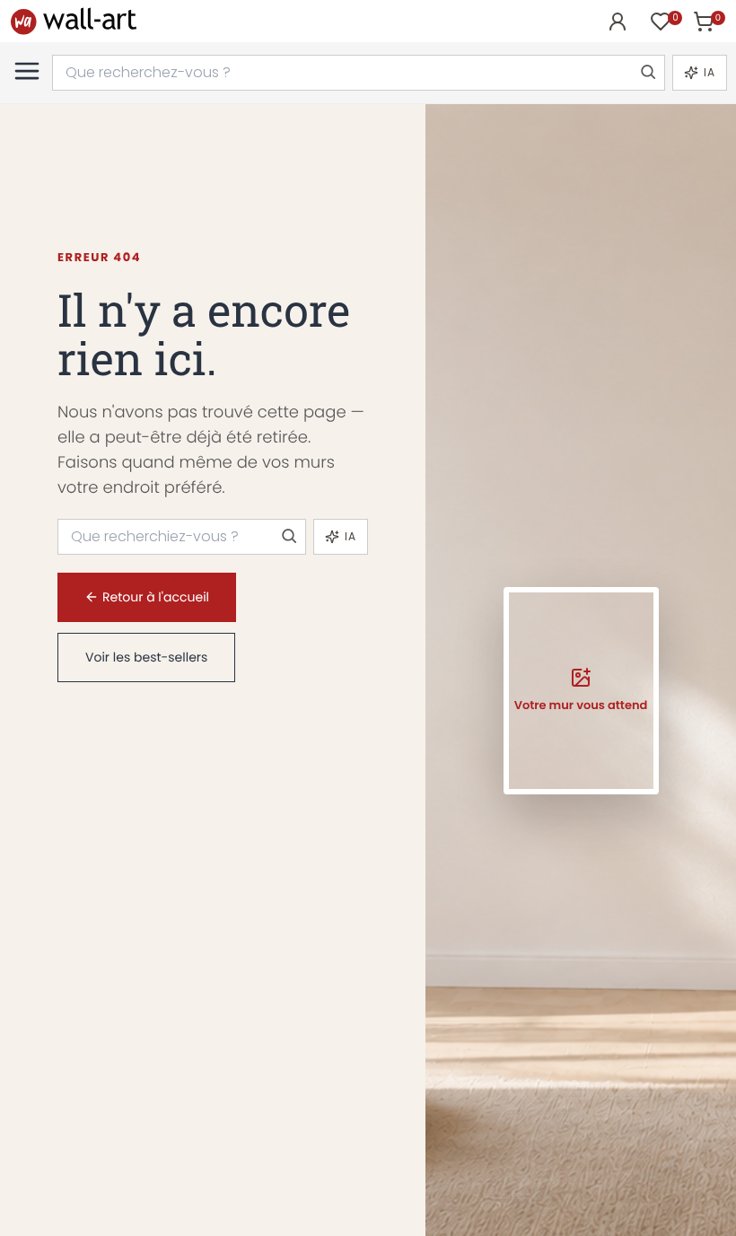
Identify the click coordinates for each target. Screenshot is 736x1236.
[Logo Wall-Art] (73, 21)
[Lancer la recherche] (647, 73)
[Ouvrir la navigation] (27, 71)
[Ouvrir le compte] (617, 21)
